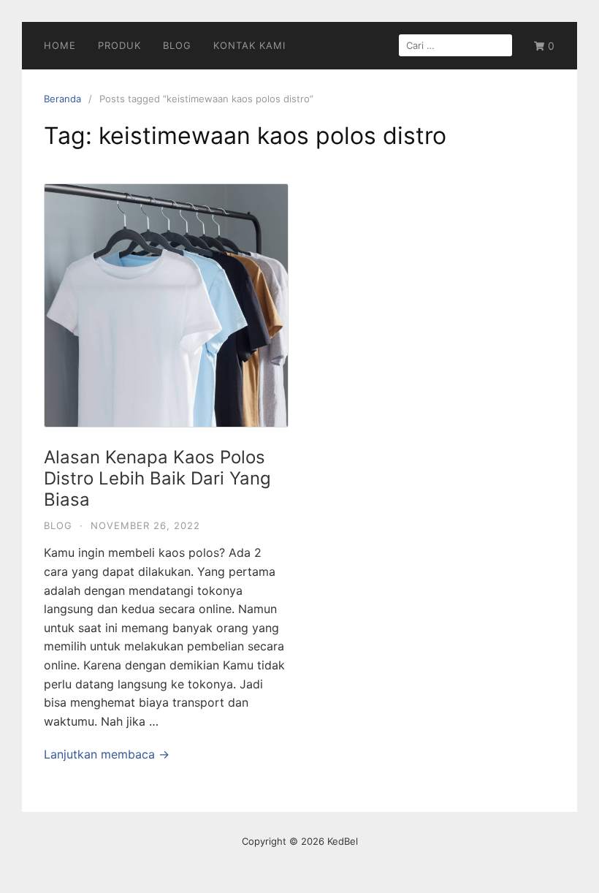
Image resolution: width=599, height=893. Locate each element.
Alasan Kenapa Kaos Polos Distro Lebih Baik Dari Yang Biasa (157, 478)
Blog (177, 45)
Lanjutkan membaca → (106, 754)
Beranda (62, 98)
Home (60, 45)
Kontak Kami (249, 45)
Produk (119, 45)
